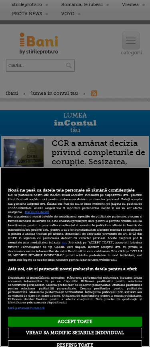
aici (64, 242)
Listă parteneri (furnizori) (26, 308)
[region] (75, 257)
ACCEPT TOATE (75, 321)
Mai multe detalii (37, 212)
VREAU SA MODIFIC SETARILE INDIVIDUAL (75, 332)
